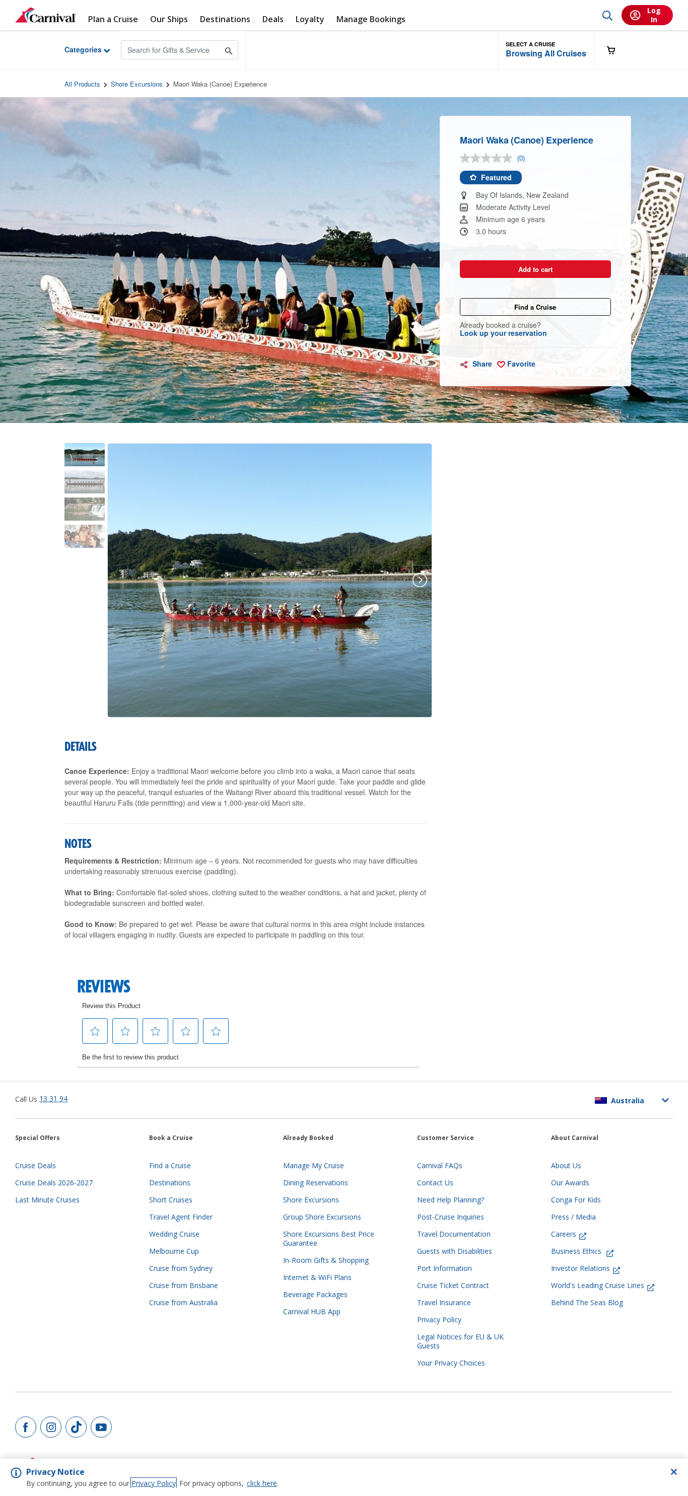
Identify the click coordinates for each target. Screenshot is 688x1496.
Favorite (520, 364)
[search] (607, 15)
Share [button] (481, 364)
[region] (344, 1477)
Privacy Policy (153, 1483)
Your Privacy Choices (451, 1363)
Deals (273, 19)
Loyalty (310, 19)
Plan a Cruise (113, 19)
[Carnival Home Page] (45, 15)
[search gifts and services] (229, 49)
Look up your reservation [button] (503, 333)
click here (262, 1483)
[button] (546, 50)
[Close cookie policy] (674, 1472)
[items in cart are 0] (616, 50)
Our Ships (169, 19)
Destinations (225, 19)
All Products (82, 84)
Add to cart (535, 269)
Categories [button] (75, 49)
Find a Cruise (535, 307)
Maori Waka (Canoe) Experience (220, 84)
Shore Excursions (137, 84)
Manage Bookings (370, 19)
